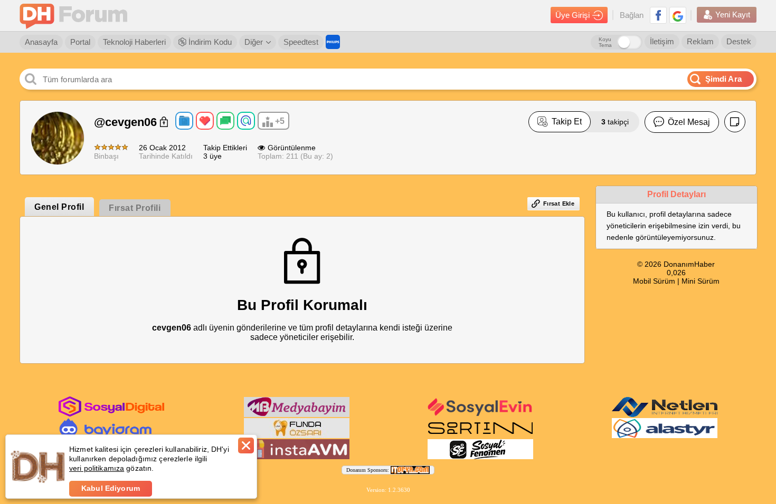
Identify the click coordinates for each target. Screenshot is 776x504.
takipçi (615, 122)
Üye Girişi (572, 15)
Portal (80, 41)
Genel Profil (59, 206)
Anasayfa (41, 41)
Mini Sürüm (701, 281)
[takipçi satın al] (480, 415)
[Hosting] (664, 415)
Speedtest (300, 41)
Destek (738, 41)
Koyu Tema (605, 42)
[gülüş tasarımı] (296, 436)
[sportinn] (480, 436)
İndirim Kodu (209, 41)
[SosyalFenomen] (480, 457)
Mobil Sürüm (654, 281)
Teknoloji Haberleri (134, 41)
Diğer (253, 41)
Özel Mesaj (689, 122)
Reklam (700, 41)
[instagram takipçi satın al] (111, 414)
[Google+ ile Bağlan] (677, 15)
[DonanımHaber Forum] (76, 15)
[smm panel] (296, 415)
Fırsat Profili (134, 207)
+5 (280, 121)
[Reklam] (333, 42)
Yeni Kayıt (732, 14)
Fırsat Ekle (558, 203)
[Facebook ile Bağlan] (658, 15)
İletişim (662, 41)
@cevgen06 (127, 122)
